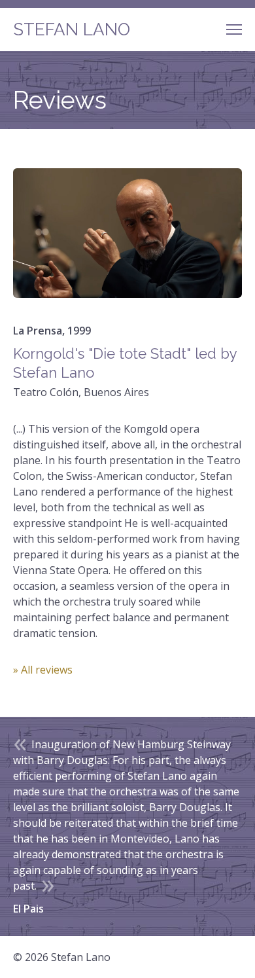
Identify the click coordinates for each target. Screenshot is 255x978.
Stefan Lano (71, 29)
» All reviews (43, 669)
